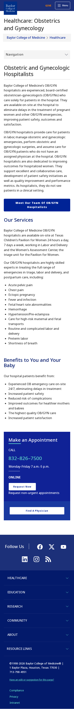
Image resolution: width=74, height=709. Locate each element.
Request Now (22, 486)
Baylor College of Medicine (26, 37)
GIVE (48, 5)
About (12, 635)
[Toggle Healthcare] (67, 578)
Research (15, 606)
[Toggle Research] (67, 606)
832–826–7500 (25, 458)
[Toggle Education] (67, 592)
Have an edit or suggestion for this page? (31, 679)
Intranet (14, 702)
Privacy (13, 696)
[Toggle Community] (67, 621)
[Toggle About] (67, 635)
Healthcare (57, 37)
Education (16, 592)
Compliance (16, 690)
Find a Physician (37, 510)
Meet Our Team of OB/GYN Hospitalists (37, 205)
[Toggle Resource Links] (67, 649)
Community (17, 620)
